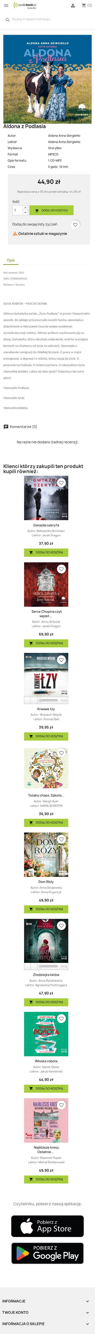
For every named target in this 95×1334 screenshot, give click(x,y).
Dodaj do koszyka (51, 210)
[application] (46, 700)
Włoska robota (46, 1061)
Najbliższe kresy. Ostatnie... (46, 1149)
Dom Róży (46, 882)
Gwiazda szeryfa (46, 525)
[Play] (27, 700)
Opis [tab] (11, 260)
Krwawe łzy (46, 709)
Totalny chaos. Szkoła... (46, 795)
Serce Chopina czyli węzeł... (47, 613)
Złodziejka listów (46, 975)
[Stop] (34, 700)
